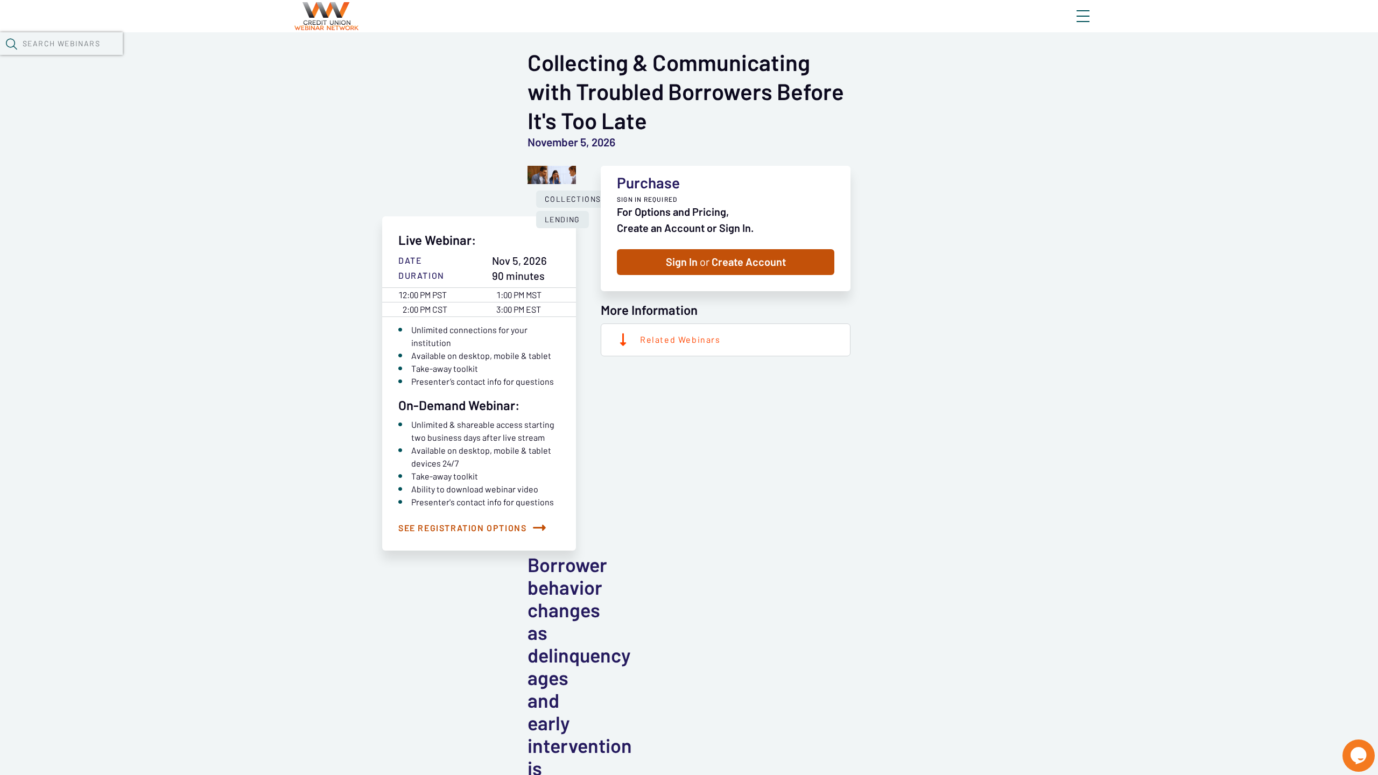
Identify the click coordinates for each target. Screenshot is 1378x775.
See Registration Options (462, 528)
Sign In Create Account (726, 262)
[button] (11, 43)
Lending (562, 220)
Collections (573, 199)
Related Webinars (680, 339)
